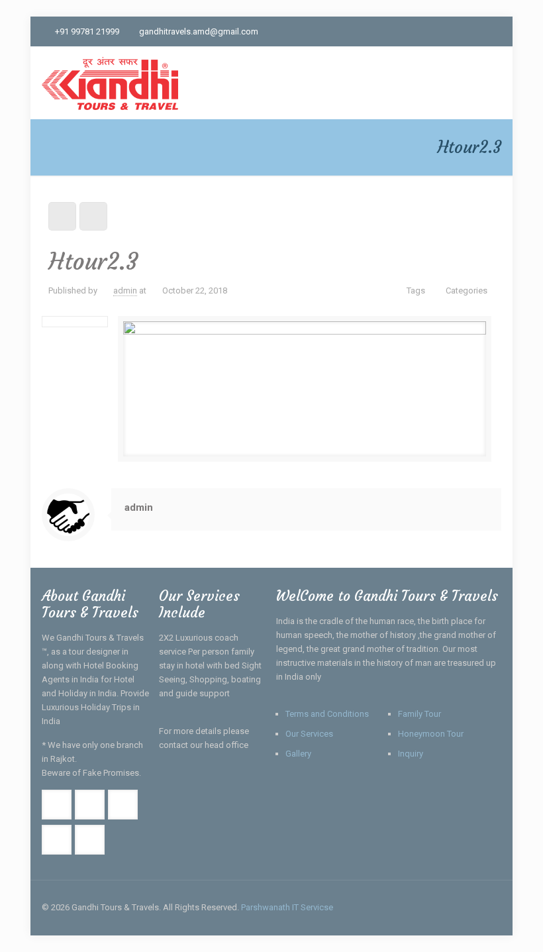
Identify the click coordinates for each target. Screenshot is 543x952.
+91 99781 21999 (87, 31)
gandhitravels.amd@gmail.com (198, 31)
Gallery (298, 754)
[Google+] (441, 31)
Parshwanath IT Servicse (287, 907)
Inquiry (410, 754)
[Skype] (405, 31)
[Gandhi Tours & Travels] (109, 82)
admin (125, 290)
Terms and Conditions (327, 714)
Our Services (309, 734)
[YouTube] (476, 31)
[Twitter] (459, 31)
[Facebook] (423, 31)
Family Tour (419, 714)
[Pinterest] (494, 31)
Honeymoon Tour (431, 734)
